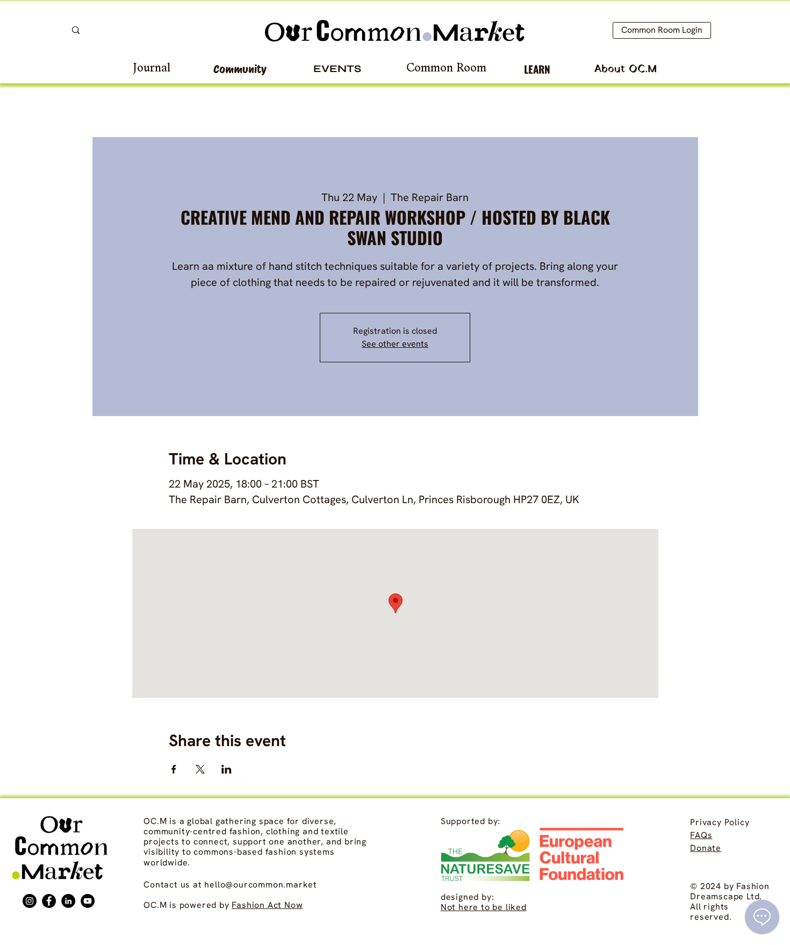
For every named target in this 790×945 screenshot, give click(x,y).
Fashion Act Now (267, 905)
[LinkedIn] (68, 901)
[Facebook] (49, 901)
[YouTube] (88, 901)
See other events (395, 343)
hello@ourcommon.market (260, 884)
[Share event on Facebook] (174, 769)
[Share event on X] (200, 769)
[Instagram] (30, 901)
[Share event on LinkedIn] (226, 769)
